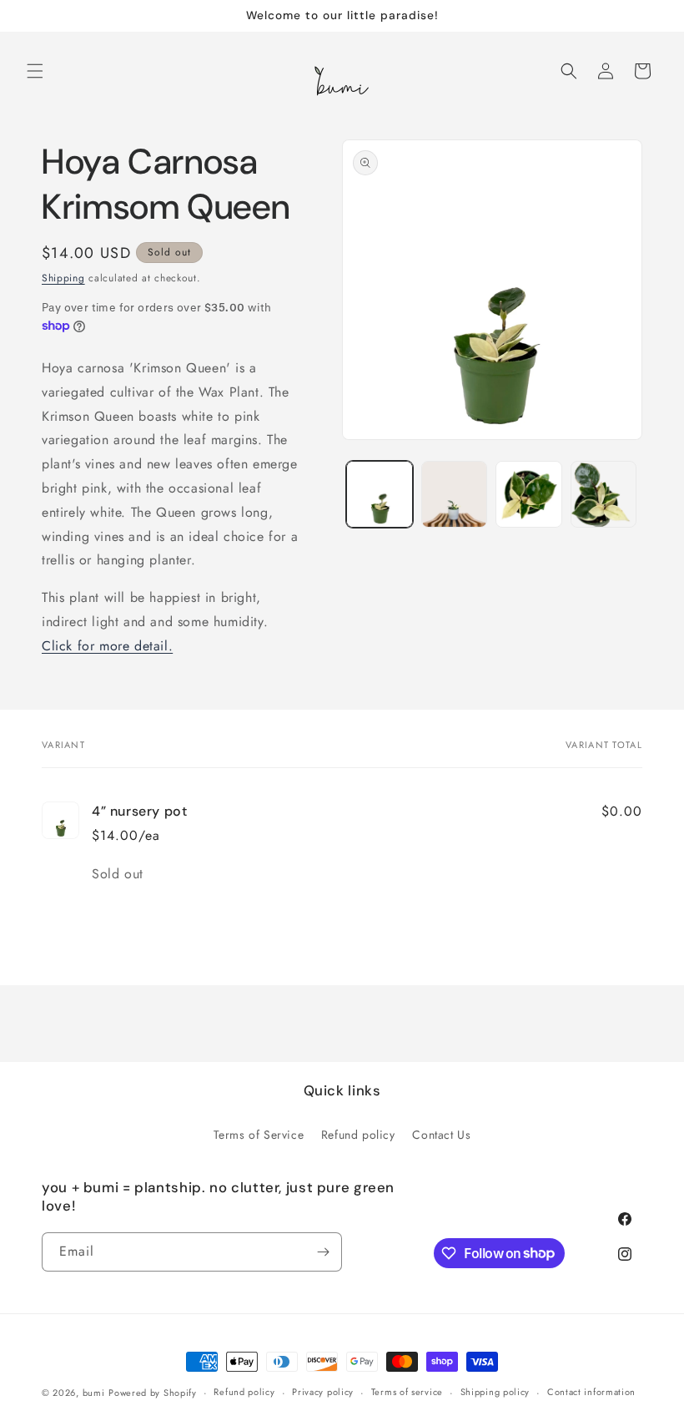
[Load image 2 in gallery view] (454, 494)
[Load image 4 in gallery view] (604, 494)
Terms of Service (259, 1134)
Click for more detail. (107, 645)
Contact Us (441, 1134)
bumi (94, 1392)
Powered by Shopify (152, 1392)
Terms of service (407, 1391)
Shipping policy (495, 1391)
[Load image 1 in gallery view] (379, 494)
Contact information (591, 1391)
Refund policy (358, 1134)
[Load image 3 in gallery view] (528, 494)
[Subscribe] (322, 1252)
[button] (35, 71)
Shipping (63, 278)
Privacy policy (323, 1391)
